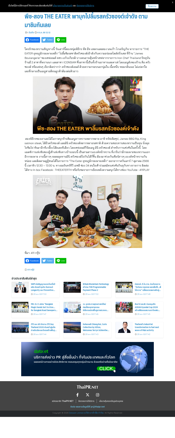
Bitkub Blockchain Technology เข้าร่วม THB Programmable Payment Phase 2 (96, 287)
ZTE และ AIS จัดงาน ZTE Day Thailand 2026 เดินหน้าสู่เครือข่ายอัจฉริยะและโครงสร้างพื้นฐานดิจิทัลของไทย (44, 328)
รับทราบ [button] (152, 6)
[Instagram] (98, 395)
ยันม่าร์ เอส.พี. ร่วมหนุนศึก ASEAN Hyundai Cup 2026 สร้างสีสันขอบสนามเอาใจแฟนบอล (146, 308)
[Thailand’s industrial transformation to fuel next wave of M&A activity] (124, 327)
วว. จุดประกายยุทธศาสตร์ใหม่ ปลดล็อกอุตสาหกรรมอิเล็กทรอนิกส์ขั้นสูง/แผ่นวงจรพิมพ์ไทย (95, 308)
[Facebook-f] (77, 395)
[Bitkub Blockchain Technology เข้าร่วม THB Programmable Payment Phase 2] (72, 287)
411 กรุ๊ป (30, 269)
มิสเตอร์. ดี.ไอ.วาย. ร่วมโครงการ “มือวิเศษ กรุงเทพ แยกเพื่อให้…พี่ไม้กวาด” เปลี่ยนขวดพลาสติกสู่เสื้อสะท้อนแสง (148, 288)
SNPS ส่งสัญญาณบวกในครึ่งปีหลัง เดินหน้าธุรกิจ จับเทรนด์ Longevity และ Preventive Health (43, 288)
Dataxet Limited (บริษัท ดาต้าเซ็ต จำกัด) (86, 413)
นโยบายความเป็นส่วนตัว (62, 5)
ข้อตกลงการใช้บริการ (85, 5)
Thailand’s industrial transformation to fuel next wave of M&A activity (147, 327)
